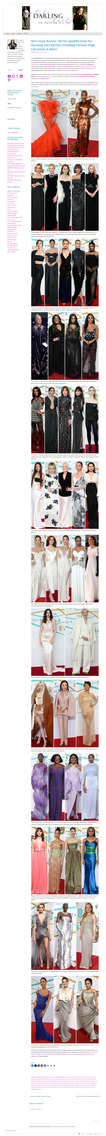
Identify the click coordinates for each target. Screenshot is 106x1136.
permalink (39, 1089)
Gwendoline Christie (62, 1081)
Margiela (45, 66)
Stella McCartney (65, 68)
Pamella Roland (66, 70)
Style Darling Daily (54, 1077)
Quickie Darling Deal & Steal (14, 225)
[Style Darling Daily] (53, 18)
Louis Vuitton (53, 76)
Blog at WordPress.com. (10, 1130)
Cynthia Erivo (91, 76)
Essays (9, 209)
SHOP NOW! (10, 231)
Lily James (75, 62)
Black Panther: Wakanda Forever (86, 68)
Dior (37, 84)
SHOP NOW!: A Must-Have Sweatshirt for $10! (89, 1096)
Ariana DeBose (86, 1077)
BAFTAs (33, 1079)
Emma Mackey (82, 1079)
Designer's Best (11, 207)
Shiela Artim (43, 1087)
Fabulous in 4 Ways (12, 211)
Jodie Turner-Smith (49, 64)
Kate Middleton (65, 1083)
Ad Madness (10, 195)
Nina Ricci (62, 62)
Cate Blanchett (89, 64)
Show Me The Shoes (12, 233)
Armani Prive (93, 1077)
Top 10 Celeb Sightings (13, 249)
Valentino (77, 1087)
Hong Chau (88, 1081)
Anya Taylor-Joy (68, 66)
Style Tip (9, 241)
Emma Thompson (87, 84)
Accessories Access (12, 193)
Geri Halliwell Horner (45, 1081)
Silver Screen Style (12, 235)
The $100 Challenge (12, 245)
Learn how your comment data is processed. (63, 1126)
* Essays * (19, 33)
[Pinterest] (9, 80)
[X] (17, 76)
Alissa (46, 52)
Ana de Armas (82, 76)
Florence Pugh (41, 62)
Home (7, 33)
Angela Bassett (35, 70)
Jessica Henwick (42, 1083)
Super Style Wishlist (12, 243)
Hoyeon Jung (35, 78)
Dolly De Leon (69, 1079)
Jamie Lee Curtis (44, 84)
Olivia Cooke (61, 1085)
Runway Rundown (11, 229)
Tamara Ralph (35, 64)
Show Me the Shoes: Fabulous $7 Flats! (39, 1096)
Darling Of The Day (12, 205)
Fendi (32, 1081)
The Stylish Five (11, 247)
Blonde (70, 76)
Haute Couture (70, 1081)
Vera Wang (81, 1087)
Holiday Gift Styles (11, 215)
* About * (13, 33)
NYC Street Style (11, 223)
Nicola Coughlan (49, 1085)
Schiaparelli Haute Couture (86, 66)
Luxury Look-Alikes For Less (14, 221)
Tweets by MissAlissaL (12, 132)
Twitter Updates (13, 128)
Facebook (11, 119)
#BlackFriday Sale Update (13, 191)
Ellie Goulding (75, 1079)
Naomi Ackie (42, 1085)
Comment (95, 1120)
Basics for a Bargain (12, 197)
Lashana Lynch (78, 1083)
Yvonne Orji (92, 1087)
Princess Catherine (76, 74)
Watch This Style (11, 251)
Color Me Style (11, 201)
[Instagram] (13, 76)
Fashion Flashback (12, 213)
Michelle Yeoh (94, 82)
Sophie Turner (45, 78)
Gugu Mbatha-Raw (87, 74)
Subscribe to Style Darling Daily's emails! (14, 93)
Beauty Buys (10, 199)
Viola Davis (51, 68)
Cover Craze (10, 203)
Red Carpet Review (46, 1077)
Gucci (76, 64)
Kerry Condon (72, 1083)
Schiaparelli (37, 1087)
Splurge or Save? (11, 237)
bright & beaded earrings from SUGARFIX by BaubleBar (52, 1054)
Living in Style (10, 219)
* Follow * (26, 33)
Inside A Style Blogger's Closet (14, 217)
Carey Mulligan (38, 1079)
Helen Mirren (83, 1081)
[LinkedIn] (21, 76)
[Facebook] (9, 76)
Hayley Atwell (77, 1081)
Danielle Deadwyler (59, 1079)
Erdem (94, 1079)
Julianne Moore (58, 1083)
